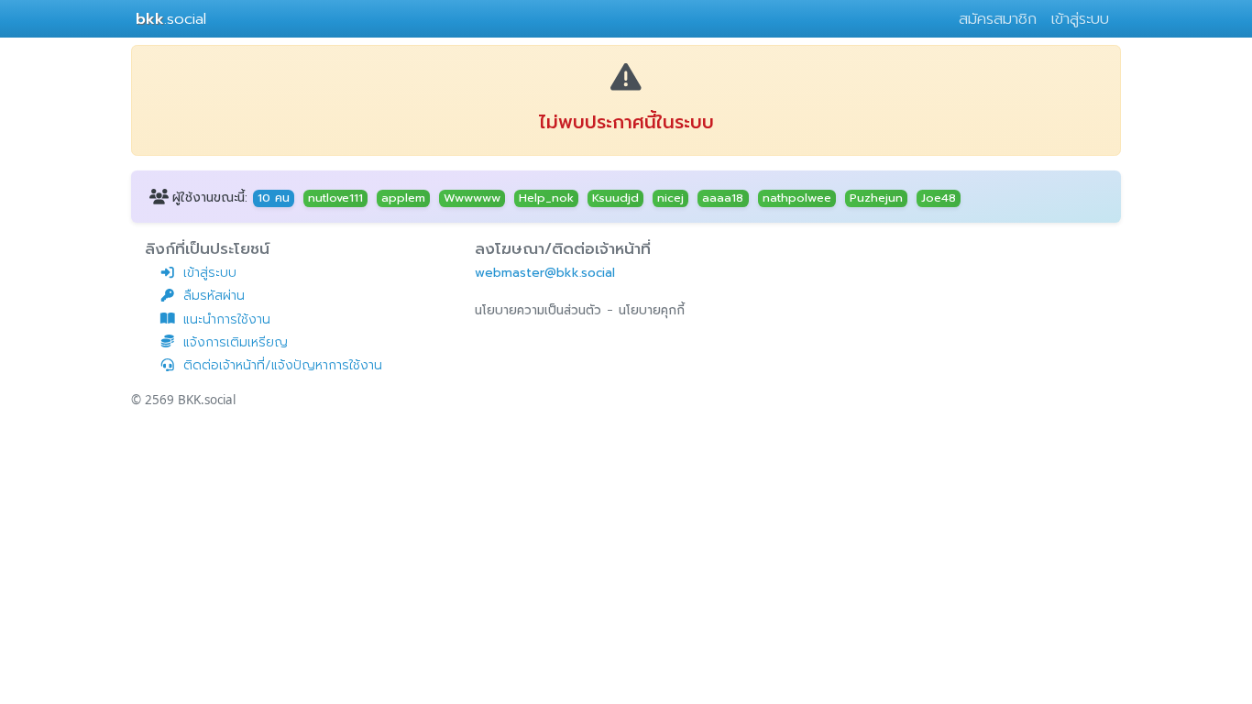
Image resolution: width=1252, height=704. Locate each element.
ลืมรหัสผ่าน (214, 295)
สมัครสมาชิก (998, 18)
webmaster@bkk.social (545, 272)
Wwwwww (472, 198)
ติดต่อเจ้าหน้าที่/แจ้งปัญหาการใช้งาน (282, 365)
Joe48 (938, 198)
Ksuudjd (615, 198)
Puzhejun (876, 198)
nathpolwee (797, 198)
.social (171, 18)
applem (403, 198)
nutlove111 (335, 198)
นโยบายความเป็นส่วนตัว (538, 310)
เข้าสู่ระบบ (1080, 18)
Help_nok (546, 198)
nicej (670, 198)
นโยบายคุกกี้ (652, 310)
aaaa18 (722, 198)
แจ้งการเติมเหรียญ (235, 342)
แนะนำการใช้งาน (226, 319)
